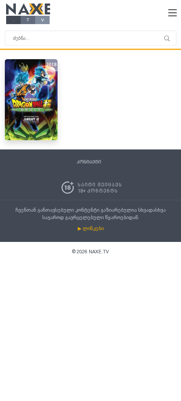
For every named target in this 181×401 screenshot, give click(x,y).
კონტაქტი (89, 162)
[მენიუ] (167, 39)
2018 (51, 65)
